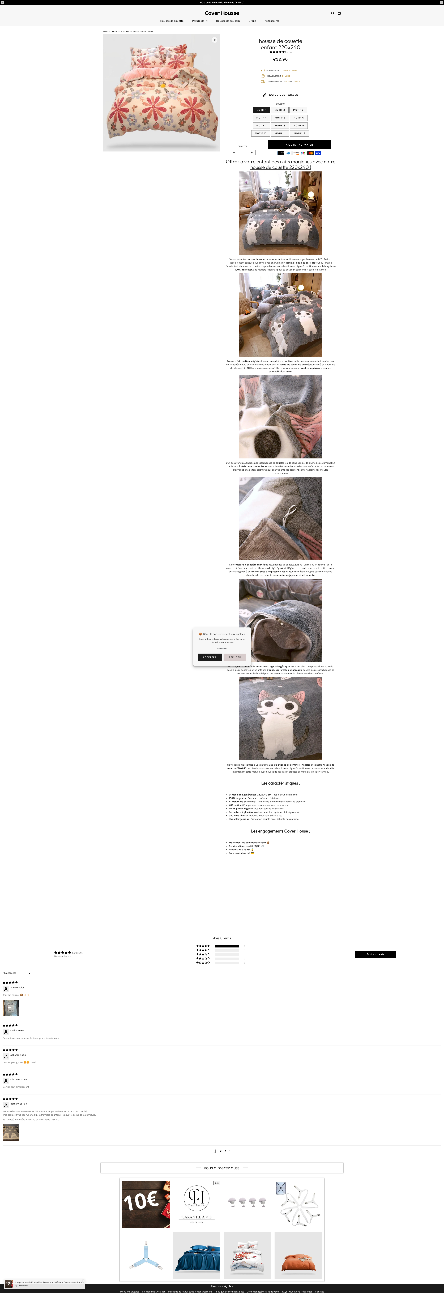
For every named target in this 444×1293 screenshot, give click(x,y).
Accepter (210, 657)
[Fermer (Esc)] (258, 624)
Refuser (235, 657)
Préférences (222, 648)
